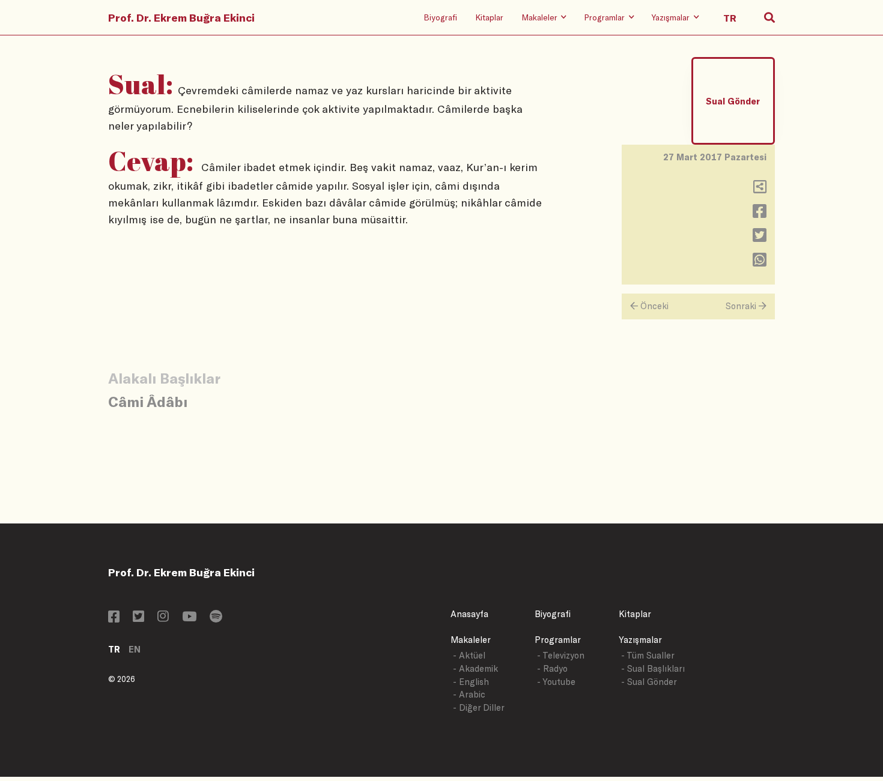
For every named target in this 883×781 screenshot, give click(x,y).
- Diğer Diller (479, 707)
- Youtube (556, 682)
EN (135, 649)
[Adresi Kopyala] (759, 189)
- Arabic (469, 694)
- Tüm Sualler (648, 655)
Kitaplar (489, 17)
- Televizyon (560, 655)
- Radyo (552, 668)
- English (471, 682)
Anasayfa (469, 614)
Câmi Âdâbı (147, 401)
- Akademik (475, 668)
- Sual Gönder (649, 682)
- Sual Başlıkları (653, 668)
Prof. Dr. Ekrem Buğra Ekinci (181, 17)
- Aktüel (469, 655)
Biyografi (440, 17)
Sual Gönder (733, 101)
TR (114, 649)
